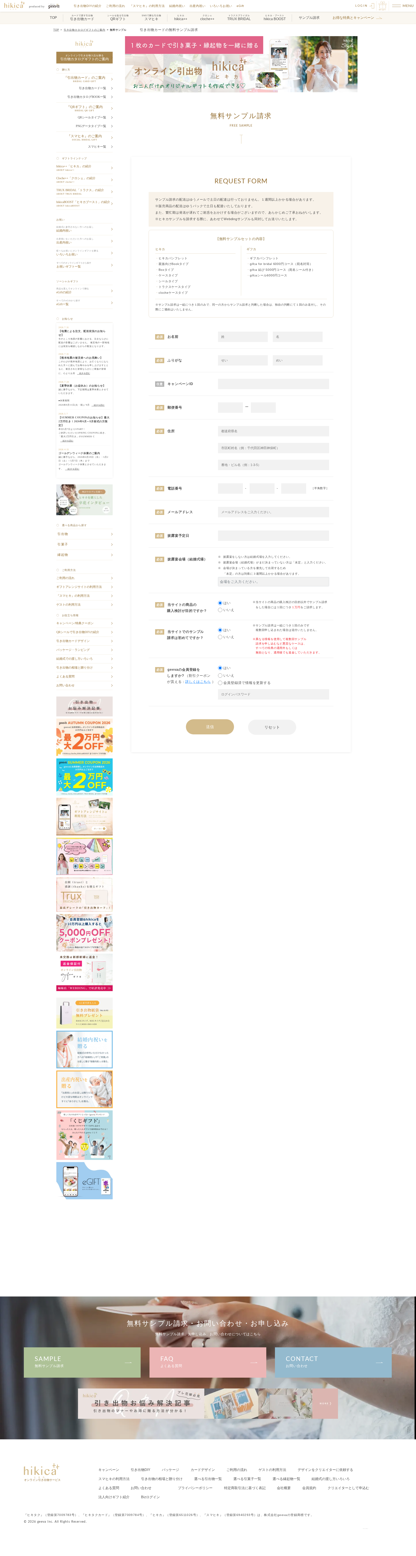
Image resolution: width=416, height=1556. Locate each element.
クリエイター (348, 1488)
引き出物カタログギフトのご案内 (84, 29)
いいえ (228, 610)
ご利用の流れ (115, 6)
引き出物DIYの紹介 (88, 6)
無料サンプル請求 (49, 1362)
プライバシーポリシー (195, 1488)
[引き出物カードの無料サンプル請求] (37, 6)
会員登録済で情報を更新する (247, 683)
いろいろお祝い (221, 6)
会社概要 (284, 1488)
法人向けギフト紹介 (114, 1497)
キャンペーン (108, 1470)
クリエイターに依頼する (325, 1470)
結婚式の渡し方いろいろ (331, 1479)
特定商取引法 (245, 1488)
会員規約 (309, 1488)
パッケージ (170, 1470)
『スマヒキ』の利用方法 (147, 6)
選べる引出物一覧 (208, 1479)
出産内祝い (198, 6)
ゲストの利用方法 (272, 1470)
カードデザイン (203, 1470)
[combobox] (273, 581)
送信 (210, 727)
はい (227, 603)
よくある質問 (171, 1362)
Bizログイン (150, 1497)
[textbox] (273, 581)
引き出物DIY (140, 1470)
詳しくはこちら (198, 682)
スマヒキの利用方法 (114, 1479)
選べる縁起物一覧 (286, 1479)
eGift (240, 6)
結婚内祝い (177, 6)
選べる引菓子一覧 (247, 1479)
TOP (56, 29)
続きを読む (83, 373)
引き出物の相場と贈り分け (162, 1479)
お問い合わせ (302, 1362)
